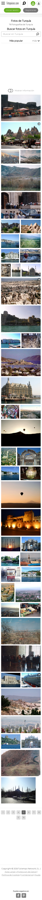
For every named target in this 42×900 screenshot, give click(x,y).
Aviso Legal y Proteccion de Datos (20, 872)
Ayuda (37, 875)
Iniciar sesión (12, 10)
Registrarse (30, 10)
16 (23, 817)
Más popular (16, 40)
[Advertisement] (21, 65)
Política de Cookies (11, 875)
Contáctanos (27, 875)
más (36, 40)
